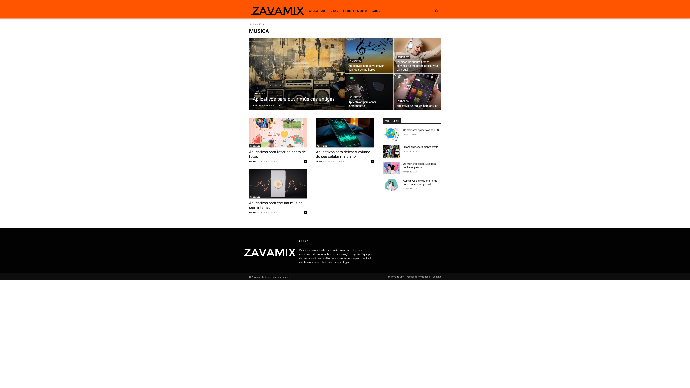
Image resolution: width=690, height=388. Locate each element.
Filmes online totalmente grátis (420, 147)
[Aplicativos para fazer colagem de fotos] (278, 132)
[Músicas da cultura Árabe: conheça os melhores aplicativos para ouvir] (417, 55)
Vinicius (253, 161)
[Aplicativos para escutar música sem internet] (278, 183)
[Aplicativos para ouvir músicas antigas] (297, 74)
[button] (436, 11)
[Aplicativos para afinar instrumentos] (369, 92)
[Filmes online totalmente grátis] (391, 151)
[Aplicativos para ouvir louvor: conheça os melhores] (369, 55)
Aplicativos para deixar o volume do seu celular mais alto (343, 154)
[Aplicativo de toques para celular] (417, 92)
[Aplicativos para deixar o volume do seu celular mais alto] (345, 132)
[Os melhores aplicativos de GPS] (391, 134)
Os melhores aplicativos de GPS (421, 130)
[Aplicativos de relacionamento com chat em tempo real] (391, 185)
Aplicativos (259, 93)
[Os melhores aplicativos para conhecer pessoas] (391, 168)
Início (251, 24)
